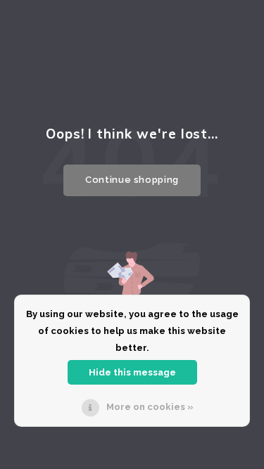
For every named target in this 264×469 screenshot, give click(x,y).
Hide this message (132, 372)
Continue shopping (132, 179)
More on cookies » (150, 406)
